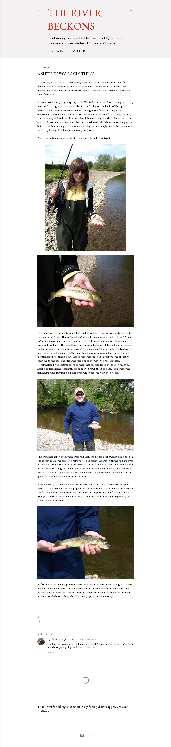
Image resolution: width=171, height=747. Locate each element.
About (61, 51)
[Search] (132, 9)
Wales (47, 621)
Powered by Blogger (88, 735)
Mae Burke (88, 738)
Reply (50, 652)
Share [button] (40, 617)
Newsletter (76, 51)
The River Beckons (74, 19)
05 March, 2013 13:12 (86, 639)
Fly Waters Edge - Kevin (61, 639)
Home (51, 51)
